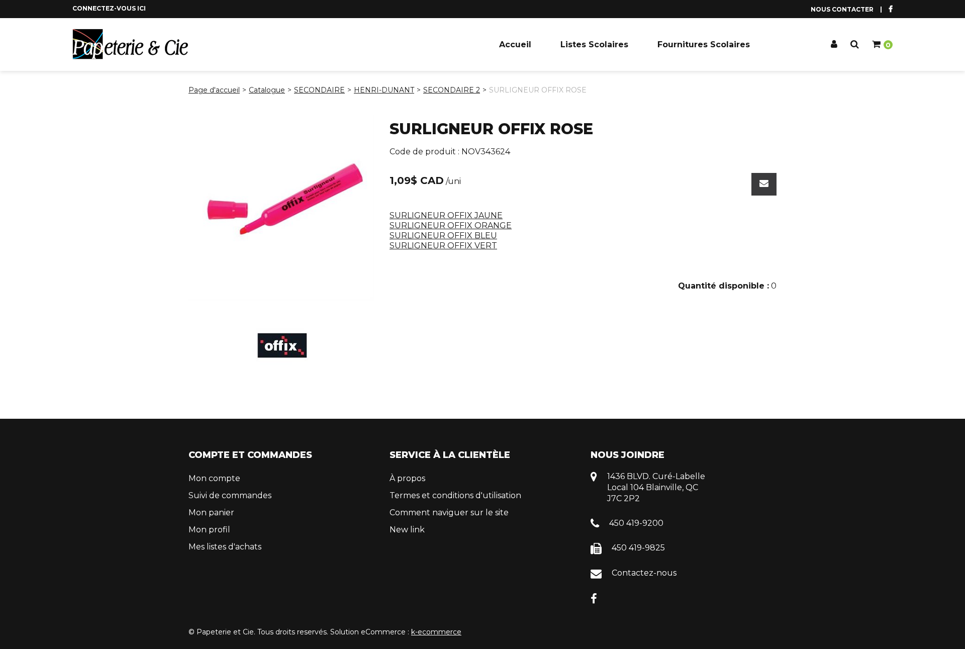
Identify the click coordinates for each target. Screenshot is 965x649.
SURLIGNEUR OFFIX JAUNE (446, 215)
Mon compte (214, 478)
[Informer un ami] (764, 184)
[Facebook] (594, 598)
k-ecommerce (436, 631)
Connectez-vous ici (109, 8)
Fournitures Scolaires (703, 44)
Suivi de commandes (229, 495)
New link (407, 529)
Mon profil (209, 529)
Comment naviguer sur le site (449, 512)
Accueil (515, 44)
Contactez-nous (644, 573)
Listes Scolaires (594, 44)
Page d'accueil (214, 90)
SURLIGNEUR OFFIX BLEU (443, 235)
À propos (407, 478)
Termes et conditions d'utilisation (455, 495)
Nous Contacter (842, 9)
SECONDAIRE (319, 90)
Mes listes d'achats (224, 546)
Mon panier (211, 512)
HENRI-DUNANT (384, 90)
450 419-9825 (638, 547)
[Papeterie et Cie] (130, 44)
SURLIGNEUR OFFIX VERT (443, 245)
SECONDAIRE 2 (451, 90)
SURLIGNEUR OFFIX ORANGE (451, 225)
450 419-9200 (636, 523)
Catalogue (267, 90)
